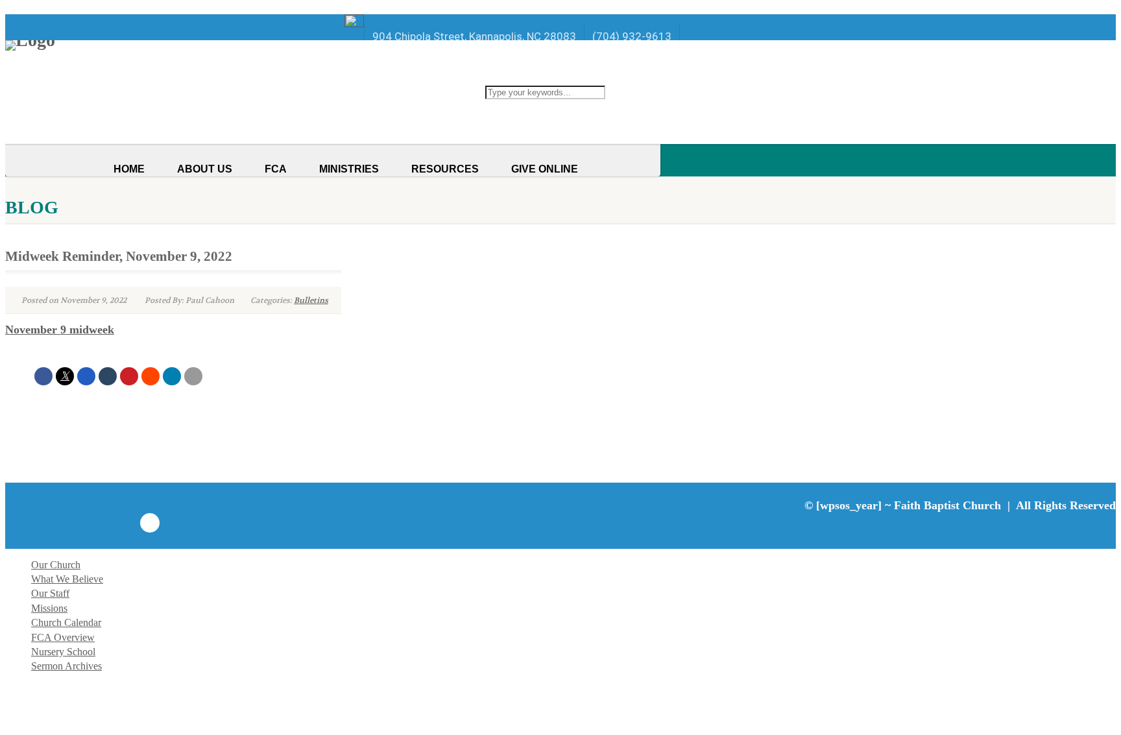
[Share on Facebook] (43, 376)
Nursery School (63, 651)
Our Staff (50, 593)
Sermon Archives (66, 665)
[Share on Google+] (86, 376)
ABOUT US (204, 169)
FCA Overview (63, 637)
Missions (49, 608)
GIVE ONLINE (544, 169)
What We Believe (67, 578)
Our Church (55, 564)
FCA (276, 169)
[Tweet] (65, 376)
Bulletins (311, 300)
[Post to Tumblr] (108, 376)
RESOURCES (445, 169)
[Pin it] (129, 376)
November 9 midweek (59, 329)
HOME (129, 169)
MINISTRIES (349, 169)
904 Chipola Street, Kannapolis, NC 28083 (474, 36)
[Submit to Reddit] (150, 376)
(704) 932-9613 (631, 36)
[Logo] (184, 45)
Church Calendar (66, 622)
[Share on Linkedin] (172, 376)
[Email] (193, 376)
